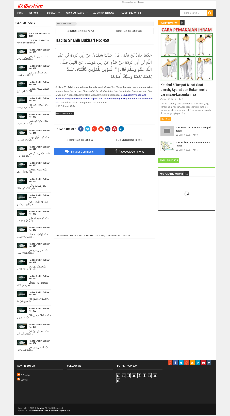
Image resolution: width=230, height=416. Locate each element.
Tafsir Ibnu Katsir (131, 12)
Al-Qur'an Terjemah (104, 12)
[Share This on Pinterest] (115, 129)
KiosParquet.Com (39, 410)
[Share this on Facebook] (81, 129)
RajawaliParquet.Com (59, 410)
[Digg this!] (108, 129)
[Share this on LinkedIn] (122, 129)
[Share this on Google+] (95, 129)
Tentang (33, 12)
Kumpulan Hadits (75, 12)
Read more (165, 119)
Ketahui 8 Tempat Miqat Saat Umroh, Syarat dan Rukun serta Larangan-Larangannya (183, 89)
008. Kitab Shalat (65, 24)
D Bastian (25, 375)
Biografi (51, 12)
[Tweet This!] (88, 129)
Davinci (24, 380)
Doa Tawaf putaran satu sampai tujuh (193, 129)
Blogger (141, 2)
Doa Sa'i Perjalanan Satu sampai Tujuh (193, 144)
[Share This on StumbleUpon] (101, 129)
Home (20, 12)
